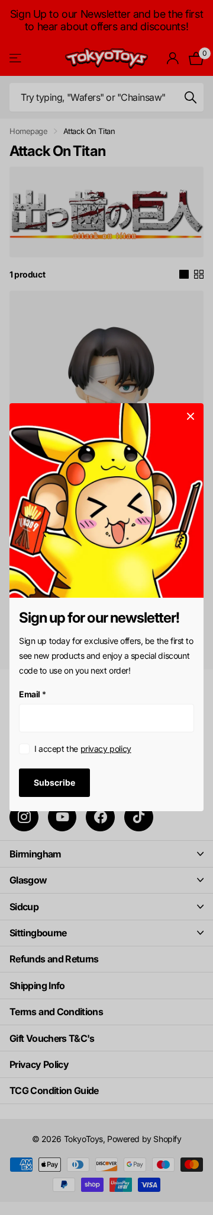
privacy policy (105, 749)
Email (32, 694)
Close (191, 416)
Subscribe (54, 782)
